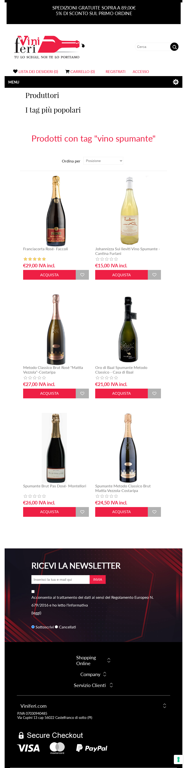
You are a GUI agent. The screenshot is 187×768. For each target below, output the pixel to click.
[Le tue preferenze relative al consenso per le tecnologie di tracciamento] (178, 759)
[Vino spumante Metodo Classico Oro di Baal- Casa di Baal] (128, 329)
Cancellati (67, 627)
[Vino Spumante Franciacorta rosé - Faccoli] (56, 211)
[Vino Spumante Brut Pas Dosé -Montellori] (56, 448)
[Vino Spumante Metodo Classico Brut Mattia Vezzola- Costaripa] (128, 448)
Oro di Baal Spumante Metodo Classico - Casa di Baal (121, 369)
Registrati (115, 71)
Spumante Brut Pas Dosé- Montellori (54, 485)
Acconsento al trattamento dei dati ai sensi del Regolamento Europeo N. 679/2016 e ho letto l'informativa (92, 601)
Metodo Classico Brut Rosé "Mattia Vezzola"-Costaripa (53, 369)
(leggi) (36, 612)
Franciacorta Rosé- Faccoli (45, 248)
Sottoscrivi (45, 627)
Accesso (141, 71)
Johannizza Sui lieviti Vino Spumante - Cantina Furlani (127, 251)
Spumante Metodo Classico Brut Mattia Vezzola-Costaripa (123, 488)
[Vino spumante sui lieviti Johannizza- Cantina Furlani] (128, 211)
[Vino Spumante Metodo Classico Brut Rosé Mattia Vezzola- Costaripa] (56, 329)
